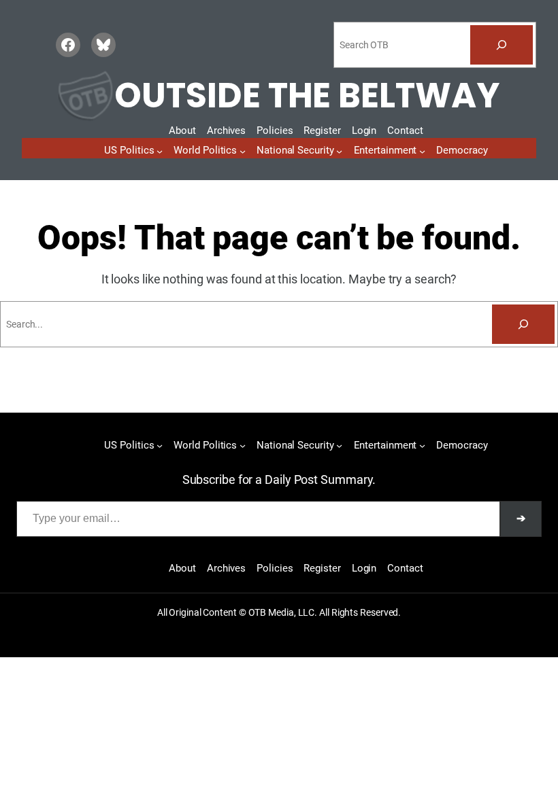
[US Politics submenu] (160, 150)
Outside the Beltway (306, 95)
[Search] (501, 45)
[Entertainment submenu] (422, 150)
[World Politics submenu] (243, 150)
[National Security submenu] (339, 150)
